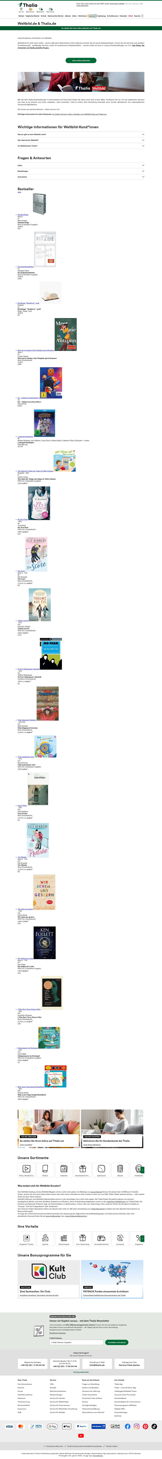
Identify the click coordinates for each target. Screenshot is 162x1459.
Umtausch (120, 1238)
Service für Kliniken (57, 1412)
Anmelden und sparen (117, 1342)
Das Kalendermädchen (26, 267)
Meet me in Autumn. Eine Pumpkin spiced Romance (36, 350)
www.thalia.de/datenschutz (76, 1216)
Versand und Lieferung (91, 1391)
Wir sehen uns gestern (25, 909)
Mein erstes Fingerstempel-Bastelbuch (31, 1087)
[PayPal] (81, 1427)
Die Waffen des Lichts (26, 958)
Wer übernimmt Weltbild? (28, 140)
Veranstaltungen (120, 1412)
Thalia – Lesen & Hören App (125, 1388)
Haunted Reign (23, 215)
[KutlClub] (115, 1427)
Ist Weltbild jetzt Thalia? (27, 146)
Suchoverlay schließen (117, 4)
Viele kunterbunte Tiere (26, 757)
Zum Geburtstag (82, 1238)
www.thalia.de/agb (53, 1216)
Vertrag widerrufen (81, 1372)
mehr (19, 192)
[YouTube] (81, 1436)
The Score (21, 571)
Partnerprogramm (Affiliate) (125, 1405)
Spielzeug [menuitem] (102, 16)
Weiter (142, 16)
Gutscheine (22, 177)
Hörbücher (139, 1170)
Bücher (45, 1170)
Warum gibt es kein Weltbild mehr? (32, 134)
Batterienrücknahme (58, 1391)
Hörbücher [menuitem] (82, 16)
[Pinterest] (145, 1427)
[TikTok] (154, 1427)
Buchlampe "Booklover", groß (28, 303)
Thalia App (118, 1384)
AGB (19, 1412)
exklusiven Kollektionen (116, 1201)
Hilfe (52, 1384)
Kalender (64, 1170)
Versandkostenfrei (101, 1238)
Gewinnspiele (64, 1238)
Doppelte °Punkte (26, 1238)
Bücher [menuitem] (21, 16)
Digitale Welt (119, 1409)
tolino (20, 165)
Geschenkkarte (120, 1398)
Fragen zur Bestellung (90, 1384)
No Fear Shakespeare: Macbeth (29, 669)
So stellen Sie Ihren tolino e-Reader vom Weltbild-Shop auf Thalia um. (79, 114)
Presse (20, 1391)
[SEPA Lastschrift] (36, 1427)
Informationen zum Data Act (93, 1412)
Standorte (21, 1398)
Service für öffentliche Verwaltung (63, 1409)
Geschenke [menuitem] (138, 16)
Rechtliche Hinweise (57, 1333)
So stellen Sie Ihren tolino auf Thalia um (49, 1129)
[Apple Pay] (66, 1427)
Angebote (139, 1238)
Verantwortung (24, 1402)
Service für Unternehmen (60, 1405)
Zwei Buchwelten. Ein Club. (49, 1279)
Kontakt (53, 1388)
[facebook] (127, 1427)
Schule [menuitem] (43, 16)
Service (53, 1380)
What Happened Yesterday (27, 720)
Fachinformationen (25, 1395)
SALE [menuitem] (130, 16)
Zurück (20, 1170)
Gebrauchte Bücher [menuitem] (56, 16)
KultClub (117, 1416)
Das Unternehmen (25, 1384)
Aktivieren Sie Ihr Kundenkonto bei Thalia (112, 1129)
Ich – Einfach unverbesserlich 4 (29, 398)
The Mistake (22, 857)
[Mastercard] (21, 1427)
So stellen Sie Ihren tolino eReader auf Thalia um (81, 28)
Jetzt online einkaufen (81, 60)
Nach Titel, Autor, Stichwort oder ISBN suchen (92, 4)
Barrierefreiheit (24, 1405)
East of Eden (22, 805)
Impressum (22, 1409)
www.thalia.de (96, 1192)
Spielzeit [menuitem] (92, 16)
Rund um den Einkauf (90, 1380)
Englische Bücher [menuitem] (32, 16)
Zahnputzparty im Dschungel (28, 1048)
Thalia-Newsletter (98, 1209)
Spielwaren (101, 1170)
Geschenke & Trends (82, 1170)
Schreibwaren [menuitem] (112, 16)
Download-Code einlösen (92, 1398)
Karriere (21, 1388)
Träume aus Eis (23, 621)
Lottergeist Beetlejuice (26, 437)
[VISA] (9, 1427)
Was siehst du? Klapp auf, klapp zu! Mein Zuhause (36, 471)
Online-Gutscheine (89, 1395)
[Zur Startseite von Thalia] (29, 5)
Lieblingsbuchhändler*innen (125, 1391)
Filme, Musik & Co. (26, 1170)
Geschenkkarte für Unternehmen (127, 1402)
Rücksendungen (56, 1395)
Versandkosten (98, 1456)
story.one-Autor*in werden (125, 1395)
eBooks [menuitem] (68, 16)
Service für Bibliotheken (59, 1402)
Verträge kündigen (89, 1405)
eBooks (120, 1170)
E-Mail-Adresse (55, 1338)
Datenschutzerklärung (91, 1409)
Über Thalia (22, 1380)
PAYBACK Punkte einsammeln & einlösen (112, 1279)
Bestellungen (23, 171)
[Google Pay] (52, 1427)
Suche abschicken (82, 6)
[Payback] (98, 1427)
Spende (45, 1238)
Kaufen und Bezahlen (90, 1388)
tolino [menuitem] (74, 16)
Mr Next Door (23, 519)
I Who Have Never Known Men (29, 1009)
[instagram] (136, 1427)
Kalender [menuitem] (123, 16)
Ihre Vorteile (119, 1380)
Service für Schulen (57, 1398)
